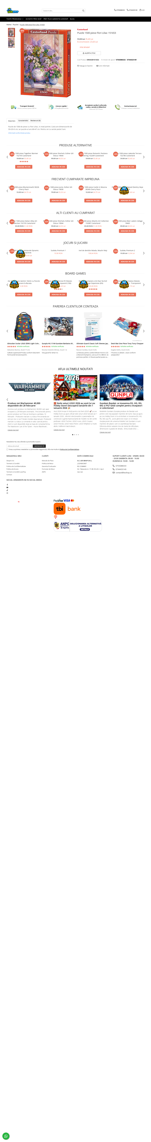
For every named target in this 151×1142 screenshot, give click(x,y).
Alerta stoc (90, 53)
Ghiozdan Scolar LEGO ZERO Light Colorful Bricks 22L (28, 343)
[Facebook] (7, 485)
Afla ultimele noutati (75, 369)
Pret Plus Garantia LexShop (56, 19)
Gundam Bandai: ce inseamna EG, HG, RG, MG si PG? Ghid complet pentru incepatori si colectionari (121, 405)
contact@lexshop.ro (123, 472)
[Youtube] (7, 487)
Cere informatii (103, 66)
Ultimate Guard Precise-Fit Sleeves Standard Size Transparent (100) (58, 282)
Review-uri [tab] (35, 120)
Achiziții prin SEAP (33, 19)
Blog (72, 19)
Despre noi (10, 461)
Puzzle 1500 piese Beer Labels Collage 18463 (128, 222)
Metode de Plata (47, 461)
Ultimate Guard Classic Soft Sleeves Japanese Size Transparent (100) (103, 343)
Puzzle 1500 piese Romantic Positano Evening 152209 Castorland (92, 154)
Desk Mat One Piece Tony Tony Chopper (127, 343)
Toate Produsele (14, 19)
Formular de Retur (48, 469)
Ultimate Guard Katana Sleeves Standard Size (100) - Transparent (127, 282)
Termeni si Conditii (12, 463)
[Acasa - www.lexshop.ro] (18, 11)
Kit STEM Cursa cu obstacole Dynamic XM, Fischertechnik (24, 251)
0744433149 (120, 469)
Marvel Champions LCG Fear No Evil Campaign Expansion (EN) (93, 282)
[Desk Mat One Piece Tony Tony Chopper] (127, 326)
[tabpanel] (46, 63)
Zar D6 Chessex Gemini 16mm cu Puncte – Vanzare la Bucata (24, 282)
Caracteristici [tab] (23, 120)
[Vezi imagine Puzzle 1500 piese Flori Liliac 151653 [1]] (11, 43)
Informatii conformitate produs (19, 133)
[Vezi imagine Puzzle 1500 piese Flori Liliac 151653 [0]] (11, 33)
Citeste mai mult (13, 430)
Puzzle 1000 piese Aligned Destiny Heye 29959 (127, 188)
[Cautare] (83, 11)
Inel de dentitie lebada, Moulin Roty (93, 250)
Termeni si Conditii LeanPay (16, 472)
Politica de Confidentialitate (69, 449)
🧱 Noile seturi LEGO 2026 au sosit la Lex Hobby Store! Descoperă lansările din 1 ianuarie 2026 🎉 (74, 405)
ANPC (44, 472)
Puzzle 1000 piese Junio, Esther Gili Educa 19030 (58, 188)
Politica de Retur (47, 463)
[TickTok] (7, 490)
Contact (9, 475)
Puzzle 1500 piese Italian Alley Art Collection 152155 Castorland (23, 222)
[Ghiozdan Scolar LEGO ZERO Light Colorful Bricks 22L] (23, 326)
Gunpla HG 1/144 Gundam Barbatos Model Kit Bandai (63, 343)
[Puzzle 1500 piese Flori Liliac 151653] (46, 63)
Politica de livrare (12, 469)
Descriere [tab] (11, 121)
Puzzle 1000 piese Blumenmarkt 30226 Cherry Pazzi (24, 188)
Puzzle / (16, 24)
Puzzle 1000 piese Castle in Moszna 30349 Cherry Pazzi (93, 188)
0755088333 (120, 466)
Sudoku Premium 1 (58, 250)
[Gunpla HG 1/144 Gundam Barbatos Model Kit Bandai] (58, 326)
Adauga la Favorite (86, 66)
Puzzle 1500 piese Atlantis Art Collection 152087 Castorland (93, 222)
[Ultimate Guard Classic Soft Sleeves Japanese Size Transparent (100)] (93, 326)
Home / (9, 24)
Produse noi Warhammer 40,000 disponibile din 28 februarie (24, 404)
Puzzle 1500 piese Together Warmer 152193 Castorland (24, 154)
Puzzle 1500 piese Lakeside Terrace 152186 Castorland (127, 154)
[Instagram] (7, 493)
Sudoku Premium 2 (127, 250)
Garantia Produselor (49, 466)
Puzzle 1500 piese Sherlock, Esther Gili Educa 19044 (58, 154)
